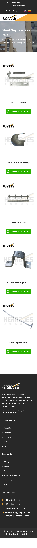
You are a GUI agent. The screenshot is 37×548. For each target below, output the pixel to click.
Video (6, 442)
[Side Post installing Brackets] (18, 259)
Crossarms (8, 471)
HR (5, 446)
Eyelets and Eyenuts (12, 476)
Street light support (18, 343)
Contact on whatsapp (20, 111)
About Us (7, 428)
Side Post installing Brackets (18, 283)
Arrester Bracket (18, 103)
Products (7, 433)
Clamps (7, 462)
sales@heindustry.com (18, 2)
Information (8, 437)
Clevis (6, 466)
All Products (8, 485)
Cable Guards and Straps (18, 163)
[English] (24, 10)
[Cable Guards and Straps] (18, 139)
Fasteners (8, 480)
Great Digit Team (23, 534)
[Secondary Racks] (18, 199)
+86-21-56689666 (19, 5)
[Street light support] (18, 319)
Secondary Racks (18, 223)
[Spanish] (29, 10)
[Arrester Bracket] (18, 79)
